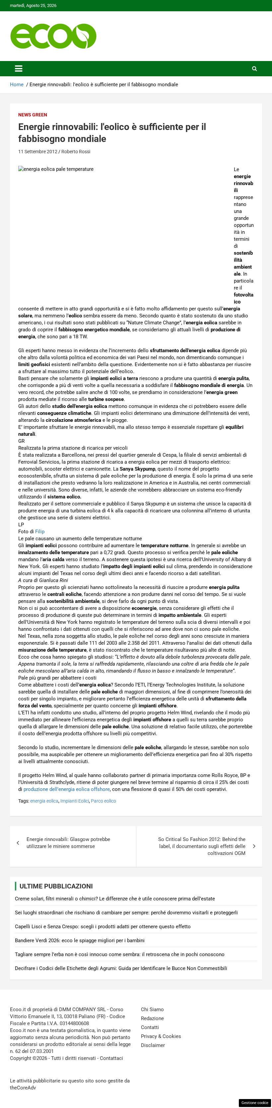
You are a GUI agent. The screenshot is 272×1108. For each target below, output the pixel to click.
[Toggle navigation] (18, 68)
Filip (39, 532)
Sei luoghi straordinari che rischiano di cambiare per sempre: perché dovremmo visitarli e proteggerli (126, 913)
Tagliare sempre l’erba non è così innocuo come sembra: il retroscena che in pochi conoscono (120, 954)
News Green (32, 114)
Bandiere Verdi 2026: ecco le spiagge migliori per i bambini (80, 941)
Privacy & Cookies (161, 1036)
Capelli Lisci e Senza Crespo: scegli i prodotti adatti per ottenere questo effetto (103, 927)
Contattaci (111, 1058)
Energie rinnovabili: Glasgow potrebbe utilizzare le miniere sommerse (68, 842)
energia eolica (44, 801)
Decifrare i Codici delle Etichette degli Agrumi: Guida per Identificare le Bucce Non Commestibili (121, 968)
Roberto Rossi (75, 151)
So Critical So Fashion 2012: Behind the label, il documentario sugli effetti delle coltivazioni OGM (201, 846)
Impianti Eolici (74, 801)
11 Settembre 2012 (37, 151)
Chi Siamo (152, 1009)
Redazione (152, 1018)
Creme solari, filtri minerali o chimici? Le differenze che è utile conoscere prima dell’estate (115, 899)
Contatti (150, 1027)
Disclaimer (153, 1045)
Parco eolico (103, 801)
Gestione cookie (254, 1103)
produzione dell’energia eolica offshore (67, 789)
